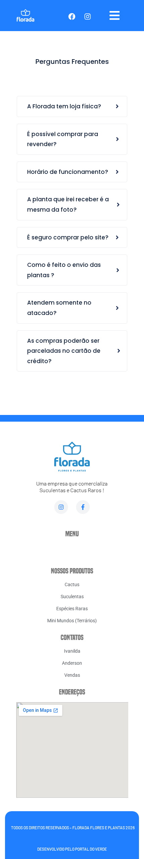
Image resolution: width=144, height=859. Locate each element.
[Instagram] (61, 507)
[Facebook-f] (83, 507)
